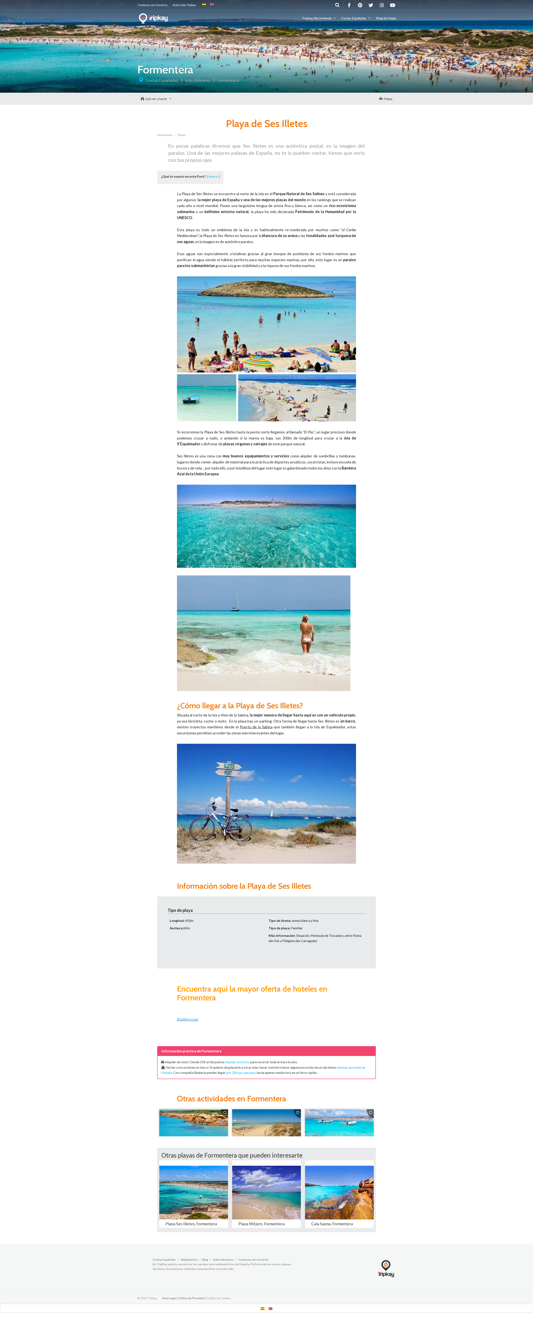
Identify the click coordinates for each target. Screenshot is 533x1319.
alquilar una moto (237, 1062)
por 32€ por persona (240, 1072)
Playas (181, 135)
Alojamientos (189, 1259)
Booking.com (187, 1019)
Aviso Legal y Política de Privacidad (183, 1298)
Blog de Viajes (386, 18)
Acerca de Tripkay (184, 5)
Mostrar (213, 176)
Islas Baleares (197, 80)
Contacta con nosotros (152, 5)
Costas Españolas (161, 80)
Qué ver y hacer (156, 99)
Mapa (387, 99)
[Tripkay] (154, 17)
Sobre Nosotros (223, 1259)
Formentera (228, 80)
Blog (205, 1259)
